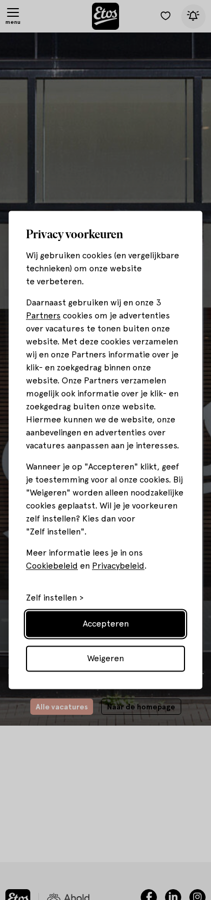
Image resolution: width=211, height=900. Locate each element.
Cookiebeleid (52, 566)
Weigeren (105, 659)
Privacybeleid (118, 566)
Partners (43, 316)
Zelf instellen (51, 598)
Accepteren (106, 624)
